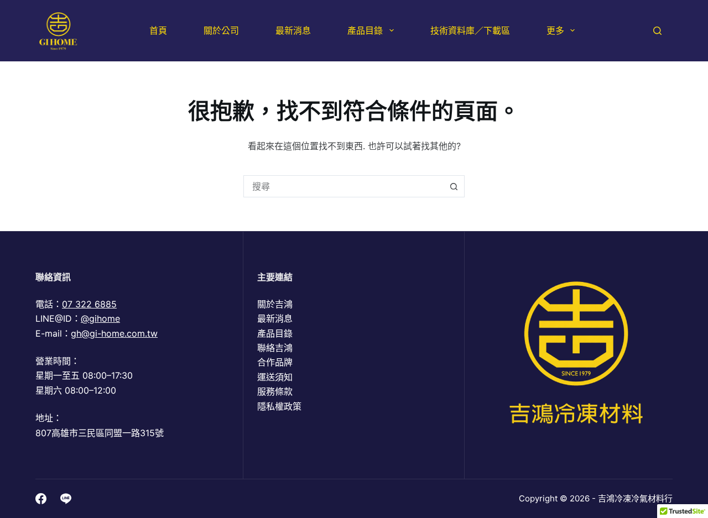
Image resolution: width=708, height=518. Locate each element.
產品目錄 (365, 30)
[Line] (65, 498)
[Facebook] (40, 498)
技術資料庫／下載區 (470, 30)
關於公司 (221, 30)
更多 (555, 30)
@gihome (100, 318)
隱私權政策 (279, 406)
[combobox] (343, 186)
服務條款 (275, 391)
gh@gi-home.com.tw (114, 333)
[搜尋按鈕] (453, 186)
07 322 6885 (89, 304)
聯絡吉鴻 (275, 347)
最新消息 (293, 30)
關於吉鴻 (275, 304)
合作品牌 (275, 362)
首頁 (158, 30)
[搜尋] (657, 31)
